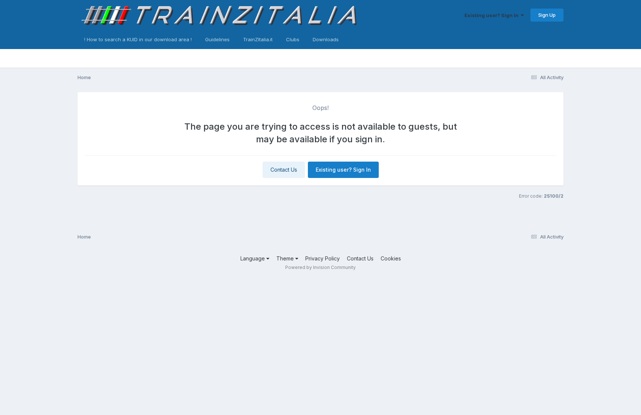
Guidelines (217, 39)
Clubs (292, 39)
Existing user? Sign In (492, 15)
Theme (285, 258)
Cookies (391, 258)
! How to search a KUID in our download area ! (138, 39)
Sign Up (547, 15)
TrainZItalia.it (258, 39)
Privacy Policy (322, 258)
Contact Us (283, 169)
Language (253, 258)
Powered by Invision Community (320, 267)
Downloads (326, 39)
